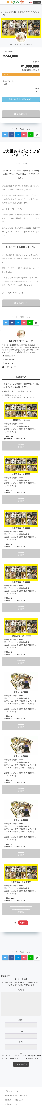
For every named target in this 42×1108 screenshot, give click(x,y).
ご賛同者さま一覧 (11, 1104)
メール (21, 1031)
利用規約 (8, 1100)
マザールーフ (10, 367)
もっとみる (32, 352)
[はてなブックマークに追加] (18, 134)
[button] (21, 99)
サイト (21, 1042)
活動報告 (12, 12)
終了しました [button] (21, 114)
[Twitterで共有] (5, 134)
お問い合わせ (19, 1100)
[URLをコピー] (37, 134)
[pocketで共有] (24, 134)
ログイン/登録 (37, 2)
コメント (21, 990)
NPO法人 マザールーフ (21, 340)
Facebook (9, 363)
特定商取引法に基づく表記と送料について (19, 1095)
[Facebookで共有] (11, 134)
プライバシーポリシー (12, 1091)
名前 (21, 1020)
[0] (29, 2)
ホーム (4, 12)
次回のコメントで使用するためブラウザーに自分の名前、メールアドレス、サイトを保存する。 (21, 1057)
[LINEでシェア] (30, 134)
